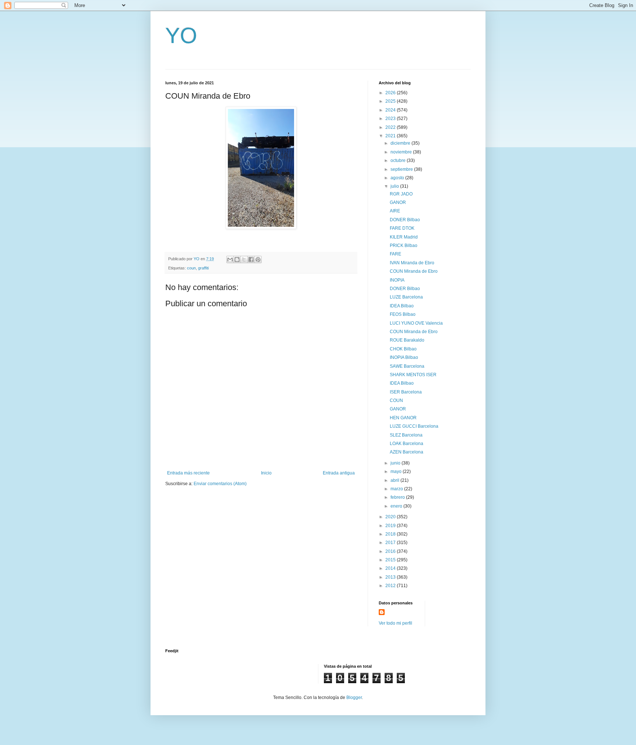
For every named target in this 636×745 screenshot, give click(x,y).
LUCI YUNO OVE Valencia (416, 323)
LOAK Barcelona (406, 443)
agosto (398, 177)
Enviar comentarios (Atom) (220, 483)
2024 (391, 110)
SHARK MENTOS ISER (413, 374)
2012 (391, 585)
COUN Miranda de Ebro (414, 271)
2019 (391, 525)
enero (397, 506)
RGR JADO (401, 194)
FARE (395, 254)
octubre (399, 160)
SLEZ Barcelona (406, 435)
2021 (391, 135)
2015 (391, 559)
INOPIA (397, 280)
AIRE (395, 210)
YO (181, 35)
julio (395, 186)
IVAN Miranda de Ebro (412, 262)
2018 (391, 534)
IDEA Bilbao (402, 305)
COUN (396, 400)
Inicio (266, 473)
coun (191, 268)
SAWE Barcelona (407, 366)
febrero (398, 497)
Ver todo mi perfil (395, 623)
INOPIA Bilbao (404, 357)
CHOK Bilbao (403, 349)
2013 (391, 577)
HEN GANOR (403, 417)
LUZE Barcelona (406, 297)
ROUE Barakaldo (407, 340)
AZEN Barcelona (406, 452)
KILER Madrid (404, 237)
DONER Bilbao (405, 219)
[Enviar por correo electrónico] (230, 259)
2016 (391, 551)
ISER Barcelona (406, 392)
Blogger (354, 697)
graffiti (203, 268)
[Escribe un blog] (237, 259)
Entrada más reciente (188, 473)
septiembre (402, 169)
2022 (391, 127)
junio (396, 463)
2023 (391, 118)
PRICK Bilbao (403, 245)
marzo (397, 488)
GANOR (398, 202)
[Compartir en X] (244, 259)
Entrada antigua (339, 473)
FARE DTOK (402, 228)
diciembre (401, 143)
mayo (397, 471)
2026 (391, 92)
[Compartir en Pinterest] (258, 259)
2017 (391, 542)
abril (395, 480)
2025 (391, 101)
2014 (391, 568)
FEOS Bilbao (403, 314)
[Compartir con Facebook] (251, 259)
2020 (391, 516)
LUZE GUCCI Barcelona (414, 426)
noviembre (402, 152)
